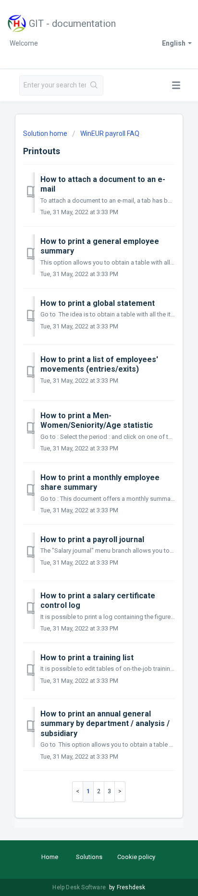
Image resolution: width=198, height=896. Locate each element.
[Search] (94, 85)
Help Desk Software (79, 887)
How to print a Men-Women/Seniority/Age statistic (96, 420)
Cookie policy (136, 856)
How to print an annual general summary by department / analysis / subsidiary (105, 723)
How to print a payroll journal (92, 539)
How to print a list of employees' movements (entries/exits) (99, 364)
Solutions (89, 856)
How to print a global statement (97, 303)
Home (49, 856)
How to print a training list (87, 657)
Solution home (46, 133)
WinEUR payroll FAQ (109, 133)
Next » (120, 791)
